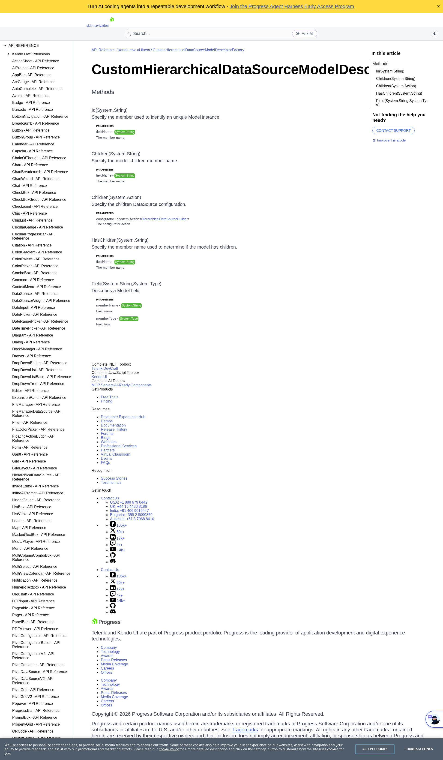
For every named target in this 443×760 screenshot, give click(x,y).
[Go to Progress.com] (107, 624)
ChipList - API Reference (32, 220)
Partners (108, 450)
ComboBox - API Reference (34, 273)
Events (106, 458)
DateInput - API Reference (33, 307)
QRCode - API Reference (33, 731)
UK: (128, 506)
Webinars (109, 442)
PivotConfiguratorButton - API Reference (36, 645)
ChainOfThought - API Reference (39, 158)
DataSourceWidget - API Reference (41, 301)
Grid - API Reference (29, 461)
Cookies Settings (418, 749)
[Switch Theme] (434, 33)
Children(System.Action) (116, 197)
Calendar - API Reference (33, 144)
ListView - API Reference (32, 514)
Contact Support (393, 130)
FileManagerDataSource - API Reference (36, 413)
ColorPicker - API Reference (35, 266)
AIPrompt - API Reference (33, 68)
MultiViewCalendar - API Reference (41, 573)
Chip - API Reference (29, 213)
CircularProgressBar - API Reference (33, 236)
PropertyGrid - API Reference (36, 724)
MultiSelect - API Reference (34, 566)
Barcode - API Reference (32, 109)
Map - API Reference (29, 528)
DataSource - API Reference (35, 294)
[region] (221, 749)
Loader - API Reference (31, 521)
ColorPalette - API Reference (36, 259)
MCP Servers (103, 385)
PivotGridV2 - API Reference (35, 697)
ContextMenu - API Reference (36, 287)
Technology (110, 652)
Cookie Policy (169, 749)
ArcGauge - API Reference (34, 82)
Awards (107, 656)
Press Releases (114, 660)
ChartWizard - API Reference (36, 179)
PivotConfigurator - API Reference (40, 636)
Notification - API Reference (34, 580)
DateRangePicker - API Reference (40, 321)
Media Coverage (114, 664)
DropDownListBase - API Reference (41, 377)
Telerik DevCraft (105, 368)
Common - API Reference (33, 280)
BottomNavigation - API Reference (40, 116)
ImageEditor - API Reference (35, 486)
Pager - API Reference (30, 615)
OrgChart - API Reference (33, 594)
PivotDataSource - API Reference (39, 672)
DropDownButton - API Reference (39, 363)
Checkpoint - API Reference (35, 206)
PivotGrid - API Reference (33, 690)
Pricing (106, 401)
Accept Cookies (375, 749)
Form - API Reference (30, 447)
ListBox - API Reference (31, 507)
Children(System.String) (116, 153)
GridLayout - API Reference (34, 468)
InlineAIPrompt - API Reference (37, 493)
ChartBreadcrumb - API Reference (40, 172)
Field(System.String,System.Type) (127, 283)
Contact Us (110, 498)
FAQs (105, 463)
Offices (106, 672)
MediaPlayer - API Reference (36, 542)
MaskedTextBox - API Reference (38, 535)
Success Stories (114, 478)
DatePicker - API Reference (34, 314)
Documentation (113, 425)
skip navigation (98, 25)
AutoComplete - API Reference (37, 89)
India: (129, 511)
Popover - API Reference (32, 704)
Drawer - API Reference (31, 356)
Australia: (132, 519)
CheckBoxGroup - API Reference (39, 199)
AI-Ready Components (133, 385)
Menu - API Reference (30, 548)
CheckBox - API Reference (34, 193)
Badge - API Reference (31, 103)
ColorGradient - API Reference (37, 252)
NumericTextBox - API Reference (39, 587)
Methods (103, 91)
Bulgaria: (131, 515)
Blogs (105, 438)
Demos (107, 421)
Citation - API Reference (32, 245)
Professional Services (119, 446)
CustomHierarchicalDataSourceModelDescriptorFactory (198, 50)
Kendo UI (99, 377)
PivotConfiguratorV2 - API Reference (33, 656)
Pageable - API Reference (33, 608)
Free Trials (109, 397)
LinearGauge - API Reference (36, 500)
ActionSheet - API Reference (35, 61)
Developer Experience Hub (123, 417)
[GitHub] (113, 557)
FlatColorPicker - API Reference (38, 429)
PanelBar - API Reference (33, 622)
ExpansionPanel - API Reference (39, 398)
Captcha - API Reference (32, 151)
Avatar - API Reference (31, 96)
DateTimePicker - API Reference (38, 328)
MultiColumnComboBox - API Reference (36, 557)
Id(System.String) (110, 110)
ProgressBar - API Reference (36, 710)
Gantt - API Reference (30, 454)
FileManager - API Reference (36, 404)
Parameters (105, 126)
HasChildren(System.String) (120, 240)
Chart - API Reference (30, 165)
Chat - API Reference (29, 186)
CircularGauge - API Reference (37, 227)
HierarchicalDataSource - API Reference (36, 477)
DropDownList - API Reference (37, 370)
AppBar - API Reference (31, 75)
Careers (107, 668)
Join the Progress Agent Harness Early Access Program (292, 6)
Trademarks (245, 730)
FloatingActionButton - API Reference (33, 438)
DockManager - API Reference (37, 349)
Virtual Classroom (115, 454)
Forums (107, 434)
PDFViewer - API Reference (35, 629)
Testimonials (111, 482)
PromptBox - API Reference (34, 717)
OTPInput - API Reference (33, 601)
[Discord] (113, 562)
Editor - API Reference (30, 391)
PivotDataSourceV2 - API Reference (33, 681)
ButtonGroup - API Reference (36, 137)
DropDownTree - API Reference (38, 384)
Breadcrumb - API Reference (35, 123)
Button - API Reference (31, 130)
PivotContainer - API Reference (37, 665)
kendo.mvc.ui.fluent (134, 50)
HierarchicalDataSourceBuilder (164, 219)
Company (109, 647)
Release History (114, 429)
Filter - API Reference (29, 422)
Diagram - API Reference (32, 335)
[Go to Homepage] (112, 25)
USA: (128, 502)
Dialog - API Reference (31, 342)
